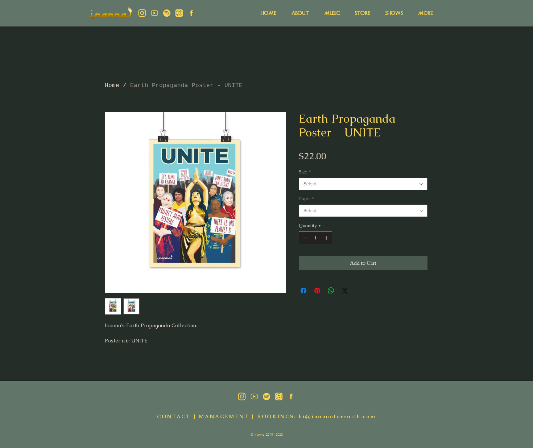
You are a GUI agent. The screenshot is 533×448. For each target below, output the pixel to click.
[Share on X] (344, 290)
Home (112, 85)
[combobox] (363, 184)
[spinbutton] (316, 238)
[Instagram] (142, 13)
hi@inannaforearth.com (337, 416)
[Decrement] (304, 238)
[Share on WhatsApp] (331, 290)
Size (305, 171)
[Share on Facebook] (303, 290)
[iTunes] (179, 13)
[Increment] (327, 238)
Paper (306, 198)
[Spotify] (167, 13)
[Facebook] (191, 13)
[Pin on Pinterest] (317, 290)
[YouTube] (154, 13)
